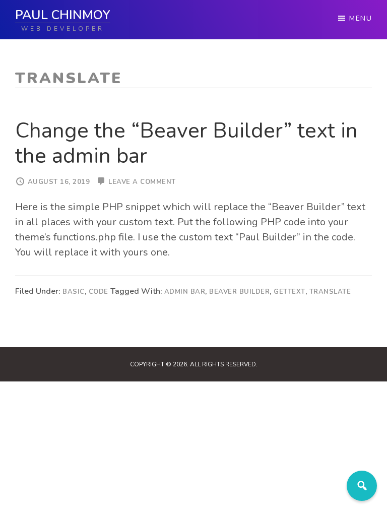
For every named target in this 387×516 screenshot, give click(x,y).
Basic (73, 291)
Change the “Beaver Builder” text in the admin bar (186, 143)
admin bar (185, 291)
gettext (289, 291)
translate (330, 291)
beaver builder (239, 291)
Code (98, 291)
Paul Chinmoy (62, 15)
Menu (360, 18)
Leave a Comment (142, 181)
